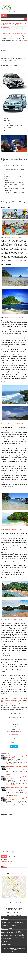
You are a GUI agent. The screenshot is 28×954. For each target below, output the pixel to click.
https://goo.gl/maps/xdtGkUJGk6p (13, 529)
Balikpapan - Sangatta (7, 863)
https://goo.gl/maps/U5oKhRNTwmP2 (14, 317)
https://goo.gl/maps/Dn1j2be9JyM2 (13, 237)
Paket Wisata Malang (20, 701)
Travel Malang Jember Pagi (15, 33)
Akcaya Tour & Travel (10, 700)
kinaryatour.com (16, 951)
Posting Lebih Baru (5, 851)
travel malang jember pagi (6, 31)
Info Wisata (4, 869)
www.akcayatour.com (14, 734)
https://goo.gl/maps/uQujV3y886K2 (14, 423)
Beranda (15, 851)
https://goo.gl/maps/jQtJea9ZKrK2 (13, 619)
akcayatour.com (4, 33)
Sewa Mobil (4, 703)
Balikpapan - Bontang (7, 861)
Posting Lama (23, 851)
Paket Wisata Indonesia (7, 871)
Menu (4, 15)
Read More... (12, 763)
